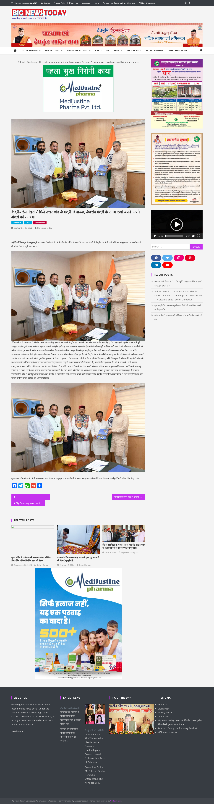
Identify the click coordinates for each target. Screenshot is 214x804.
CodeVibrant (115, 800)
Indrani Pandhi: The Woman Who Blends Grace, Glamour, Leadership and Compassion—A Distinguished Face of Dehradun (178, 295)
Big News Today (44, 227)
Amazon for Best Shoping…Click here (119, 3)
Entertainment (154, 50)
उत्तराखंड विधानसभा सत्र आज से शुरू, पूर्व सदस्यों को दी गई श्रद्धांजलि (78, 559)
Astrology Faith (177, 50)
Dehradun (17, 222)
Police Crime (134, 50)
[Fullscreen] (198, 236)
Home (96, 3)
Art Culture (102, 50)
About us (86, 3)
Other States (52, 50)
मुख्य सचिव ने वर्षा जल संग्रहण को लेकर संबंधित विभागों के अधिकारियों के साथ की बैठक (31, 559)
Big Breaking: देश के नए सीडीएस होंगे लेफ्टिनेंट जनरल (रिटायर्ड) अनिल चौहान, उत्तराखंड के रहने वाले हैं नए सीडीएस (30, 503)
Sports (118, 50)
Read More (17, 731)
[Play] (155, 236)
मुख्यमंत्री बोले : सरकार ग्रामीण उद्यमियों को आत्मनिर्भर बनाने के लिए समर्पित (177, 307)
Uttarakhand (30, 50)
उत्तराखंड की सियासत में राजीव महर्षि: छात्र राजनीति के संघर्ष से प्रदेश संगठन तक (177, 283)
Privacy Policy (59, 3)
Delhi (28, 222)
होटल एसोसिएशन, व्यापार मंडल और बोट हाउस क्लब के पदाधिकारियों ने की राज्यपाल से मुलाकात (123, 546)
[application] (177, 224)
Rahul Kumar (43, 565)
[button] (176, 224)
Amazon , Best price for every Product (177, 728)
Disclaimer (74, 3)
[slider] (174, 236)
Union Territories (77, 50)
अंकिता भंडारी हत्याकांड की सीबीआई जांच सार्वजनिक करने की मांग (178, 317)
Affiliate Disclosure (147, 3)
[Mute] (193, 236)
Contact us (45, 3)
